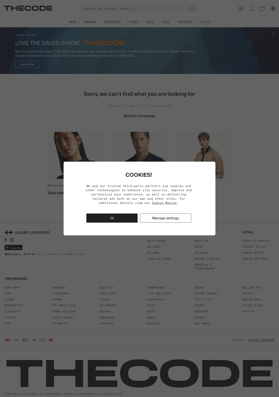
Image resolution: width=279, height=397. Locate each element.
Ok (112, 218)
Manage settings (165, 218)
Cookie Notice (164, 203)
